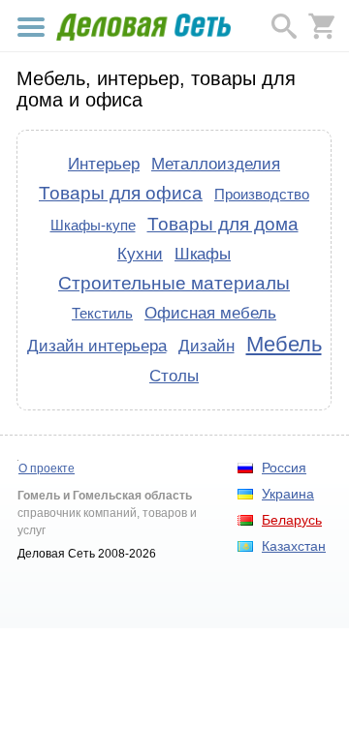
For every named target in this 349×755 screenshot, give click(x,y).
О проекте (46, 468)
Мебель (284, 344)
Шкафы (202, 253)
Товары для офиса (121, 193)
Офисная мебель (210, 312)
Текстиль (102, 313)
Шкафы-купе (93, 225)
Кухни (140, 253)
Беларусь (292, 520)
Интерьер (104, 163)
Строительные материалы (174, 283)
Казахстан (294, 546)
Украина (288, 493)
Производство (261, 194)
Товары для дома (223, 224)
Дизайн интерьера (97, 345)
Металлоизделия (215, 163)
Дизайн (206, 345)
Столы (174, 375)
